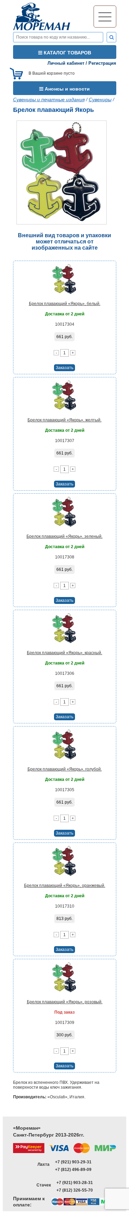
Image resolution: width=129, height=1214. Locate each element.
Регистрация (102, 63)
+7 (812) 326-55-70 (74, 1190)
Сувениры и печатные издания (49, 99)
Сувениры (100, 99)
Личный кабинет (65, 63)
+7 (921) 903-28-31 (74, 1182)
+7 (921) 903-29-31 (73, 1162)
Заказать (64, 367)
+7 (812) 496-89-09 (73, 1169)
